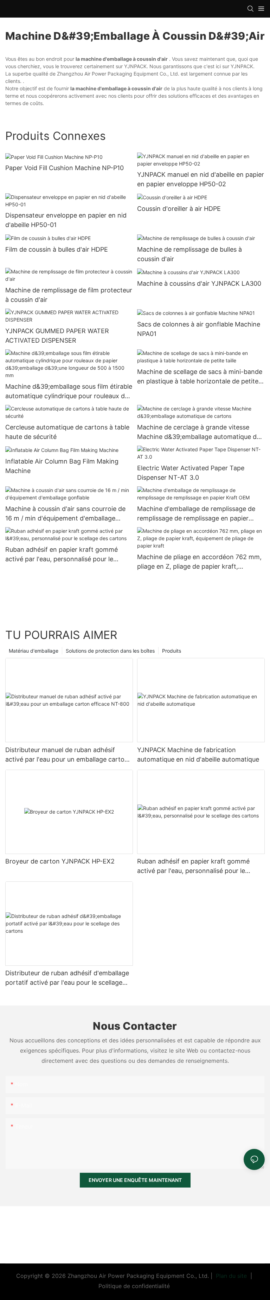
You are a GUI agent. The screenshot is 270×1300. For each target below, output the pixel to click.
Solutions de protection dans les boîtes (110, 651)
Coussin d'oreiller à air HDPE (179, 208)
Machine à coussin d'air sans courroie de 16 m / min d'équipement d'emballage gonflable (65, 514)
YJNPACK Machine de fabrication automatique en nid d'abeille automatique (198, 754)
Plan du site (231, 1275)
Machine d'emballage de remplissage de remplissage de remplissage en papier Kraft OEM (196, 514)
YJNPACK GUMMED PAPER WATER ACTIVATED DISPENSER (57, 335)
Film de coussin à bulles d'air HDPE (56, 249)
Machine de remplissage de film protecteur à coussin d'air (68, 294)
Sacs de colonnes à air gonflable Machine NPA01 (198, 329)
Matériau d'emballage (33, 651)
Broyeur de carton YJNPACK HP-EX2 (60, 861)
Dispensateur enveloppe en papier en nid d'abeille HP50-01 (66, 220)
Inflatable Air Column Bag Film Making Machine (61, 466)
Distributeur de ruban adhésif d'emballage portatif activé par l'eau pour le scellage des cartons (67, 978)
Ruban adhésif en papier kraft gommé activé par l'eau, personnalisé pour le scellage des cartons (61, 555)
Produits (171, 651)
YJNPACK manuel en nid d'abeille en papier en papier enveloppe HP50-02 (200, 179)
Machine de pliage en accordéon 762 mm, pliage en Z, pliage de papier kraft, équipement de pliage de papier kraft (199, 562)
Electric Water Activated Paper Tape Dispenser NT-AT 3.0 (190, 472)
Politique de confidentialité (135, 1285)
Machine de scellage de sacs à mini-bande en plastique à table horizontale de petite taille (199, 377)
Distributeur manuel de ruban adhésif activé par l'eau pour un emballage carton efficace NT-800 (66, 755)
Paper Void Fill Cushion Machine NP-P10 (64, 168)
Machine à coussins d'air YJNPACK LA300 (199, 283)
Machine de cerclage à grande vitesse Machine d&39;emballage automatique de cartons (198, 432)
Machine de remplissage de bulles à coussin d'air (189, 254)
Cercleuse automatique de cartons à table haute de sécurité (67, 431)
